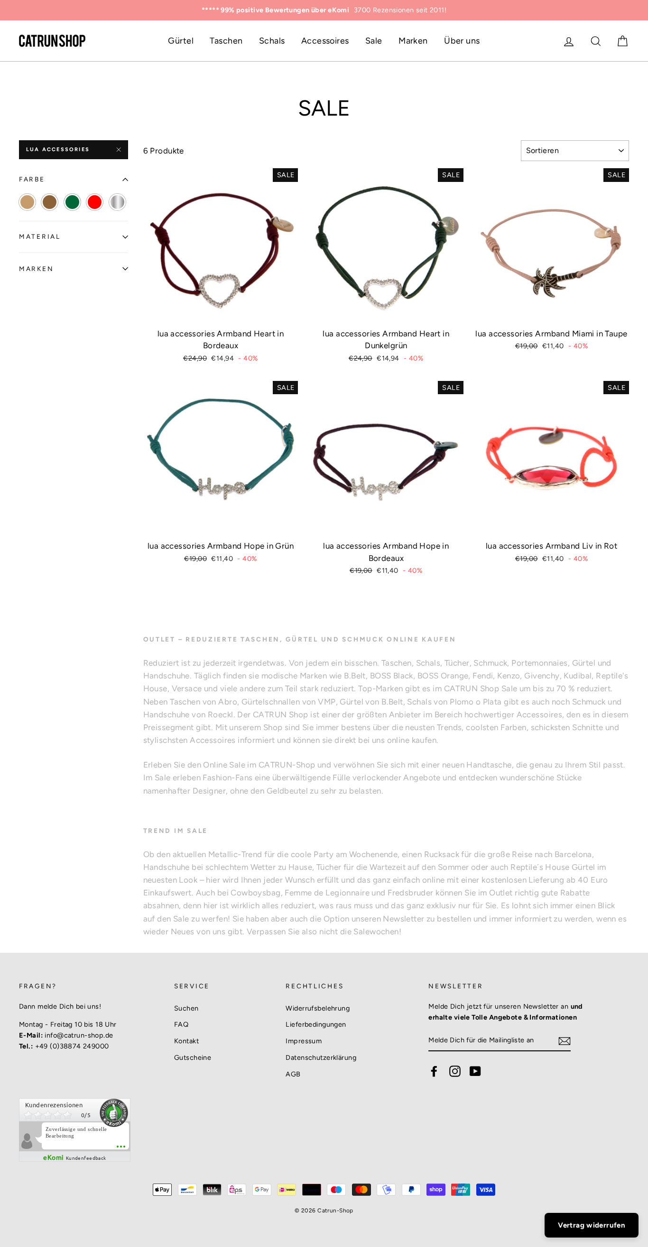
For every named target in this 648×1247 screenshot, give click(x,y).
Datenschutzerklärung (321, 1057)
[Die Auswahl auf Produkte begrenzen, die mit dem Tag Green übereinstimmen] (72, 202)
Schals (272, 41)
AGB (293, 1074)
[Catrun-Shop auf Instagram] (455, 1071)
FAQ (181, 1024)
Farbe (32, 179)
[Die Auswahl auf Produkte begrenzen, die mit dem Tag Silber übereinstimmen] (117, 202)
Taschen (226, 41)
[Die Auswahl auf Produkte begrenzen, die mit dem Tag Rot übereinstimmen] (94, 202)
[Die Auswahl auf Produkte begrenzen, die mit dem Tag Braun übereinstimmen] (49, 202)
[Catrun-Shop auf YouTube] (475, 1071)
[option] (324, 10)
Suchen (186, 1008)
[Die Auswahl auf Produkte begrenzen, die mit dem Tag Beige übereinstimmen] (27, 202)
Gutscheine (192, 1057)
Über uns (462, 41)
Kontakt (186, 1041)
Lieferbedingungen (316, 1024)
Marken (413, 41)
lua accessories (58, 149)
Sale (373, 41)
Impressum (304, 1041)
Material (40, 236)
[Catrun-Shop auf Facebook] (434, 1071)
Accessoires (325, 41)
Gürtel (181, 41)
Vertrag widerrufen (591, 1225)
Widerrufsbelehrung (318, 1008)
